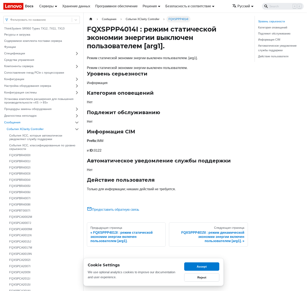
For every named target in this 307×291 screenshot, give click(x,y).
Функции (10, 47)
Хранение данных (76, 6)
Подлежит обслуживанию (274, 33)
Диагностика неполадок (20, 115)
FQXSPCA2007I (19, 266)
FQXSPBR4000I (19, 155)
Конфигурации (14, 79)
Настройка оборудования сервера (27, 85)
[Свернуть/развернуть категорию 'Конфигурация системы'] (76, 92)
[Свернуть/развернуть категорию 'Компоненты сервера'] (76, 66)
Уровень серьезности (271, 21)
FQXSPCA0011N (20, 235)
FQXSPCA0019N (20, 253)
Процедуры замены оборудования (28, 109)
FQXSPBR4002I (19, 167)
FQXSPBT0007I (19, 210)
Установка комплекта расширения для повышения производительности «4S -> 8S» (39, 100)
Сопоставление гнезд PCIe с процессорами (34, 72)
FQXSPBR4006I (19, 192)
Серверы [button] (46, 6)
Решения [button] (150, 6)
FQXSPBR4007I (19, 198)
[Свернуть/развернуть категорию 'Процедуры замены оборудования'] (76, 109)
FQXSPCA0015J (20, 241)
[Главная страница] (91, 19)
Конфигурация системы (20, 92)
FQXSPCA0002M (20, 216)
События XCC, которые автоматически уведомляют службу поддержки (35, 137)
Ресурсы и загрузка (17, 34)
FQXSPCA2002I (19, 260)
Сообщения (12, 122)
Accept (202, 266)
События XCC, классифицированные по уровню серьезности (42, 147)
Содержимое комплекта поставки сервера (33, 40)
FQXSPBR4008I (19, 204)
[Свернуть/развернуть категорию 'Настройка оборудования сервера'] (76, 86)
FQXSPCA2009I (19, 272)
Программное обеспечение (116, 6)
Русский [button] (243, 6)
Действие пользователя (273, 56)
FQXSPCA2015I (19, 284)
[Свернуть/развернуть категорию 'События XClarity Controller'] (76, 129)
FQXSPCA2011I (19, 278)
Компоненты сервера (18, 66)
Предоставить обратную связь (115, 209)
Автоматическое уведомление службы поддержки (277, 48)
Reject (201, 277)
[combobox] (10, 19)
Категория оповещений (272, 27)
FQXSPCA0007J (20, 223)
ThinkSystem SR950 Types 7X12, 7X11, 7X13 (34, 28)
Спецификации (14, 53)
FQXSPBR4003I (19, 173)
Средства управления (19, 59)
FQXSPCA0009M (20, 229)
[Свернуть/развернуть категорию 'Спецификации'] (76, 53)
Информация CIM (269, 39)
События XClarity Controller (25, 129)
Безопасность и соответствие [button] (188, 6)
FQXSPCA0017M (20, 247)
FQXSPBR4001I (19, 161)
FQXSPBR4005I (19, 186)
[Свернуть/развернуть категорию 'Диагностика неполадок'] (76, 115)
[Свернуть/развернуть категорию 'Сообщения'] (76, 122)
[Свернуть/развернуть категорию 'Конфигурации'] (76, 79)
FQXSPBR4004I (19, 179)
